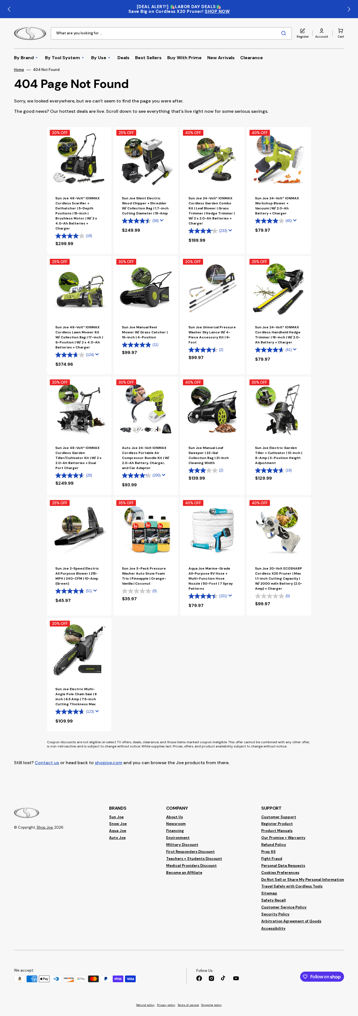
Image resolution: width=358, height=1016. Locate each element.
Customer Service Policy (284, 907)
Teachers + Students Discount (194, 858)
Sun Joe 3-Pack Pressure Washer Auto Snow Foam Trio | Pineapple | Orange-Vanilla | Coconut (144, 576)
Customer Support (278, 817)
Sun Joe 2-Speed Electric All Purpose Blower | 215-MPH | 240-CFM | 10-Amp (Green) (77, 576)
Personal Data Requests (283, 865)
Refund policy (145, 1005)
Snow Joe (118, 823)
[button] (321, 33)
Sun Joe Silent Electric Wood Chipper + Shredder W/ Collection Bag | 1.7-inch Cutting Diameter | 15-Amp (145, 206)
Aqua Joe (117, 830)
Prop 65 (268, 851)
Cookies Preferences (280, 872)
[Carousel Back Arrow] (9, 9)
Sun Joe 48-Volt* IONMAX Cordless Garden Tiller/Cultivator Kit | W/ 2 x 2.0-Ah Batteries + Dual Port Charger (78, 458)
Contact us (47, 763)
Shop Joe (45, 827)
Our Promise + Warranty (283, 837)
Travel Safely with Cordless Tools (291, 886)
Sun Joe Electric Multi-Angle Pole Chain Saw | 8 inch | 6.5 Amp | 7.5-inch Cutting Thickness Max (76, 696)
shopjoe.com (108, 763)
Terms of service (188, 1005)
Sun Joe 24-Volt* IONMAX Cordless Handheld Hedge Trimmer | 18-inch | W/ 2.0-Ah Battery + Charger (277, 335)
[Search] (284, 33)
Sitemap (269, 893)
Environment (178, 837)
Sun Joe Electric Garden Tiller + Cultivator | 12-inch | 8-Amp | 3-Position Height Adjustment (278, 455)
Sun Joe (116, 817)
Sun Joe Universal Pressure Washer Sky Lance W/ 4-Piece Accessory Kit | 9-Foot (212, 335)
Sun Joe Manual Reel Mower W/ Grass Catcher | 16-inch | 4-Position (145, 332)
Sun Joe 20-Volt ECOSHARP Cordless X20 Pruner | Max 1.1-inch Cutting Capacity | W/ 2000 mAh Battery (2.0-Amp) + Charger (278, 578)
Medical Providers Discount (191, 865)
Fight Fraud (271, 858)
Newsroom (176, 823)
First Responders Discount (190, 851)
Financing (175, 830)
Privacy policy (166, 1005)
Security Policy (275, 914)
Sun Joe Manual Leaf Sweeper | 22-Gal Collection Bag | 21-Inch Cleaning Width (209, 455)
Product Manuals (277, 830)
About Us (174, 817)
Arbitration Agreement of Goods (291, 921)
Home (19, 70)
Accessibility (273, 928)
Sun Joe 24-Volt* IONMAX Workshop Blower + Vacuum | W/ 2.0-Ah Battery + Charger (277, 206)
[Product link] (79, 315)
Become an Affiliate (184, 872)
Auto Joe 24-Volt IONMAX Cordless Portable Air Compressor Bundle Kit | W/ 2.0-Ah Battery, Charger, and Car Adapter (145, 458)
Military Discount (182, 844)
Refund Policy (273, 844)
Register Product (277, 823)
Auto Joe (117, 837)
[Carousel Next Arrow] (349, 9)
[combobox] (171, 33)
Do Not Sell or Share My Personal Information (302, 879)
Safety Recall (273, 900)
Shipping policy (211, 1005)
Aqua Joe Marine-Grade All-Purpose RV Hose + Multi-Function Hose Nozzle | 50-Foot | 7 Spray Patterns (211, 578)
